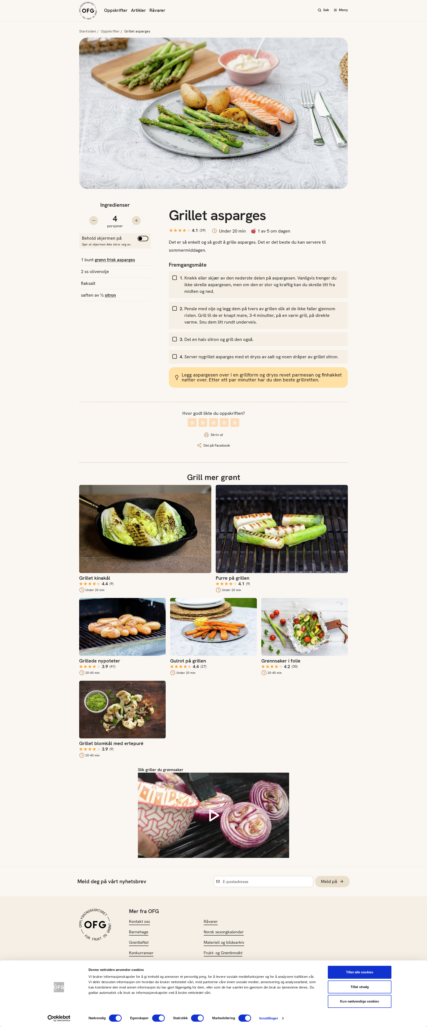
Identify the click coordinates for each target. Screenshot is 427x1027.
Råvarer (157, 10)
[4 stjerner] (224, 422)
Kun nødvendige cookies (359, 1001)
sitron (110, 295)
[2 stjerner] (202, 422)
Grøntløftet (139, 942)
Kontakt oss (139, 921)
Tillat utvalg (359, 987)
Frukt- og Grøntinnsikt (223, 952)
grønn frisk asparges (115, 260)
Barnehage (138, 931)
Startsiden (87, 31)
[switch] (158, 1018)
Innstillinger (268, 1018)
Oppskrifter (115, 10)
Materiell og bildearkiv (224, 942)
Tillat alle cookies (359, 972)
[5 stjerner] (234, 422)
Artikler (138, 10)
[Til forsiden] (88, 11)
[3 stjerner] (213, 422)
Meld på (329, 881)
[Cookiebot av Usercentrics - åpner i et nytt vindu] (59, 1018)
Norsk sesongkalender (224, 931)
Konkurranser (141, 952)
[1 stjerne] (192, 422)
